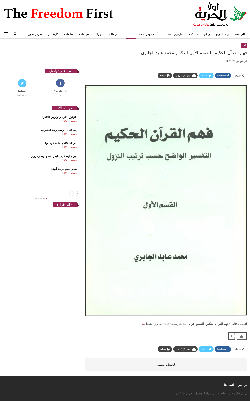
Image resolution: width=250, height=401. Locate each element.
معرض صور (35, 34)
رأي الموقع (222, 34)
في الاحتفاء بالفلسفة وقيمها (61, 143)
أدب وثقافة (115, 34)
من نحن (242, 384)
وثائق (207, 34)
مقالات (193, 34)
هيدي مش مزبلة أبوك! (64, 169)
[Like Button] (241, 336)
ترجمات (84, 34)
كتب (130, 34)
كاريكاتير (53, 34)
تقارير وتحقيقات (174, 34)
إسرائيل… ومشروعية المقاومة (59, 130)
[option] (41, 145)
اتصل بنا (229, 384)
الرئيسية (240, 34)
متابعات (69, 34)
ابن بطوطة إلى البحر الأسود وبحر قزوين (54, 156)
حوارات (99, 34)
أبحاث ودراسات (148, 34)
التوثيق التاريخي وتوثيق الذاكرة (59, 117)
